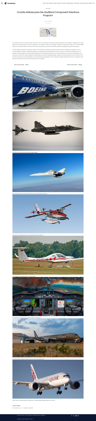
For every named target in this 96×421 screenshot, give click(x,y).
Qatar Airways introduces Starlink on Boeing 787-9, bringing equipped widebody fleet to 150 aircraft (33, 400)
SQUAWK (51, 3)
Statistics (90, 3)
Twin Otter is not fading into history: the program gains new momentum (27, 235)
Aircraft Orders (76, 3)
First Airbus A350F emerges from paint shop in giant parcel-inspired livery (28, 359)
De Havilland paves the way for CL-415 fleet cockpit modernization (26, 317)
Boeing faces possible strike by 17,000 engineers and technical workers (27, 111)
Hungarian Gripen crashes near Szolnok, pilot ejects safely (24, 152)
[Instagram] (74, 416)
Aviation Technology (84, 3)
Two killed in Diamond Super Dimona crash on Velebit (23, 276)
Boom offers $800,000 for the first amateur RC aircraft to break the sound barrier (29, 193)
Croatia (44, 3)
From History (64, 3)
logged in (21, 408)
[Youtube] (76, 416)
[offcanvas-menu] (2, 3)
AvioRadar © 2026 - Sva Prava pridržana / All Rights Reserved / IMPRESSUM (31, 415)
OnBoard (55, 3)
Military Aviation (70, 3)
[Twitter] (78, 416)
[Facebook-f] (72, 416)
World (47, 3)
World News (48, 8)
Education (59, 3)
